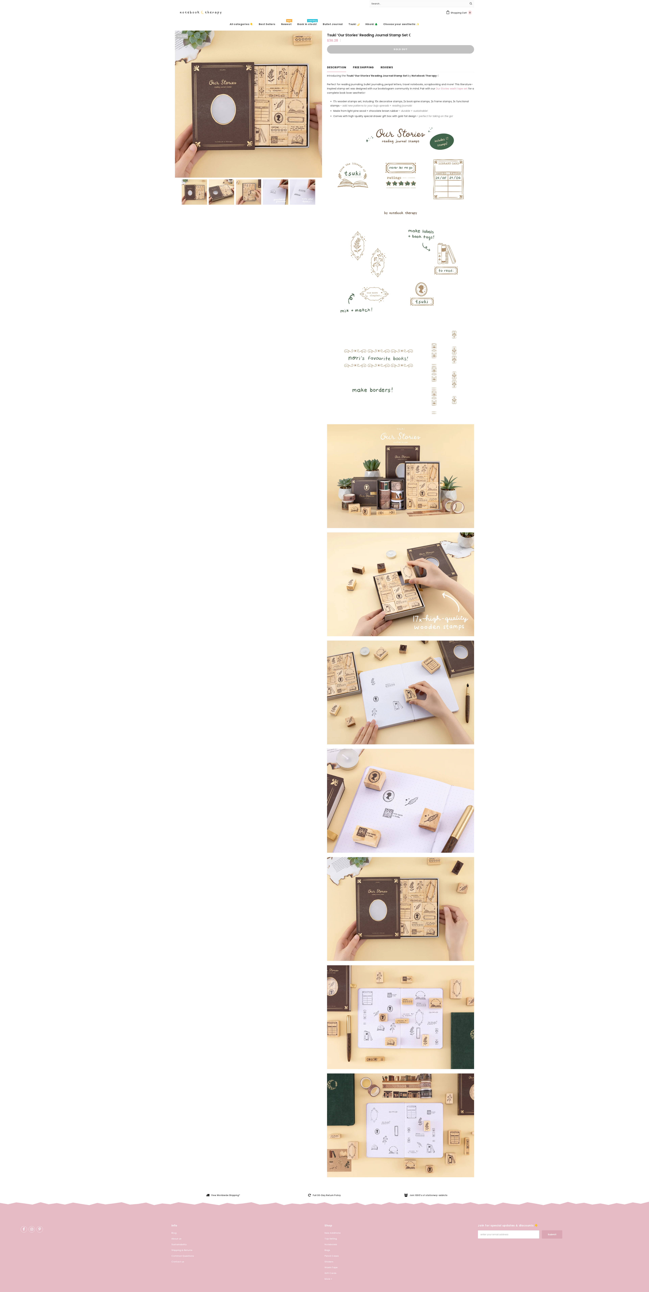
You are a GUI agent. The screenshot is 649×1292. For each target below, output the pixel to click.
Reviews (387, 67)
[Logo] (198, 12)
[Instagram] (32, 1229)
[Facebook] (24, 1229)
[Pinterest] (40, 1229)
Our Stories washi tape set (451, 88)
